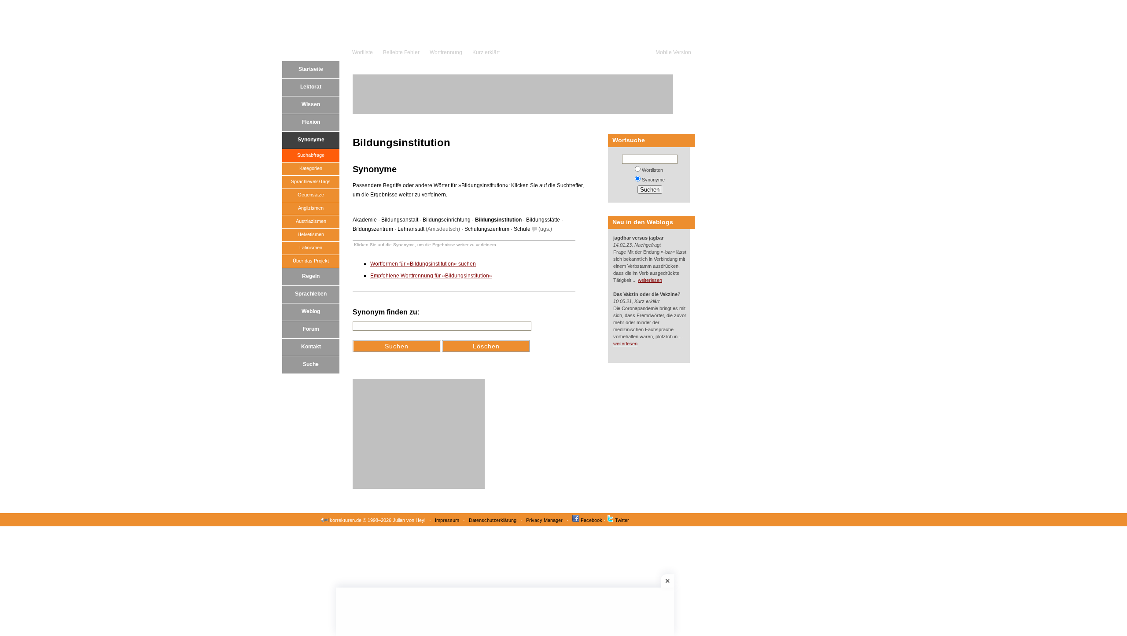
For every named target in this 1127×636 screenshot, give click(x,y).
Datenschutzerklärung (492, 520)
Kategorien (310, 168)
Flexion (311, 122)
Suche (311, 364)
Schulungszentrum (486, 229)
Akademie (365, 220)
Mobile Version (673, 52)
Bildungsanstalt (399, 220)
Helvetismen (311, 234)
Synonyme (311, 140)
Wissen (311, 104)
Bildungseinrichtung (447, 220)
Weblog (311, 311)
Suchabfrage (310, 155)
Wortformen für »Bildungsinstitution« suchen (423, 264)
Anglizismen (311, 208)
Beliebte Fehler (401, 52)
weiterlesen (650, 280)
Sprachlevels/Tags (311, 181)
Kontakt (311, 347)
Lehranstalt (411, 229)
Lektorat (310, 87)
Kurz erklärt (486, 52)
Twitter (622, 520)
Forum (311, 329)
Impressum (447, 520)
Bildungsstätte (543, 220)
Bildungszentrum (373, 229)
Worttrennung (446, 52)
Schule (522, 229)
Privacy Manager (544, 520)
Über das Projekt (311, 260)
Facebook (591, 520)
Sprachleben (311, 294)
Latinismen (310, 247)
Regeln (311, 276)
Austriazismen (311, 221)
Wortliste (362, 52)
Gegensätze (311, 194)
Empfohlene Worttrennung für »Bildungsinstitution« (431, 276)
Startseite (310, 69)
